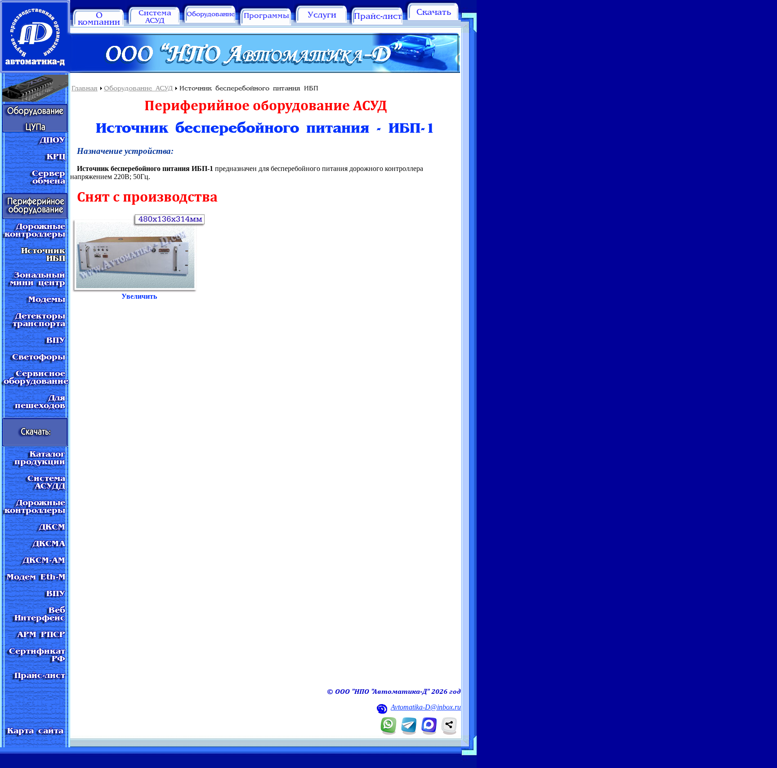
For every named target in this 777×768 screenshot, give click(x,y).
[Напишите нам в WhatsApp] (389, 732)
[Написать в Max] (429, 732)
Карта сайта (35, 731)
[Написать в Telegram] (409, 732)
